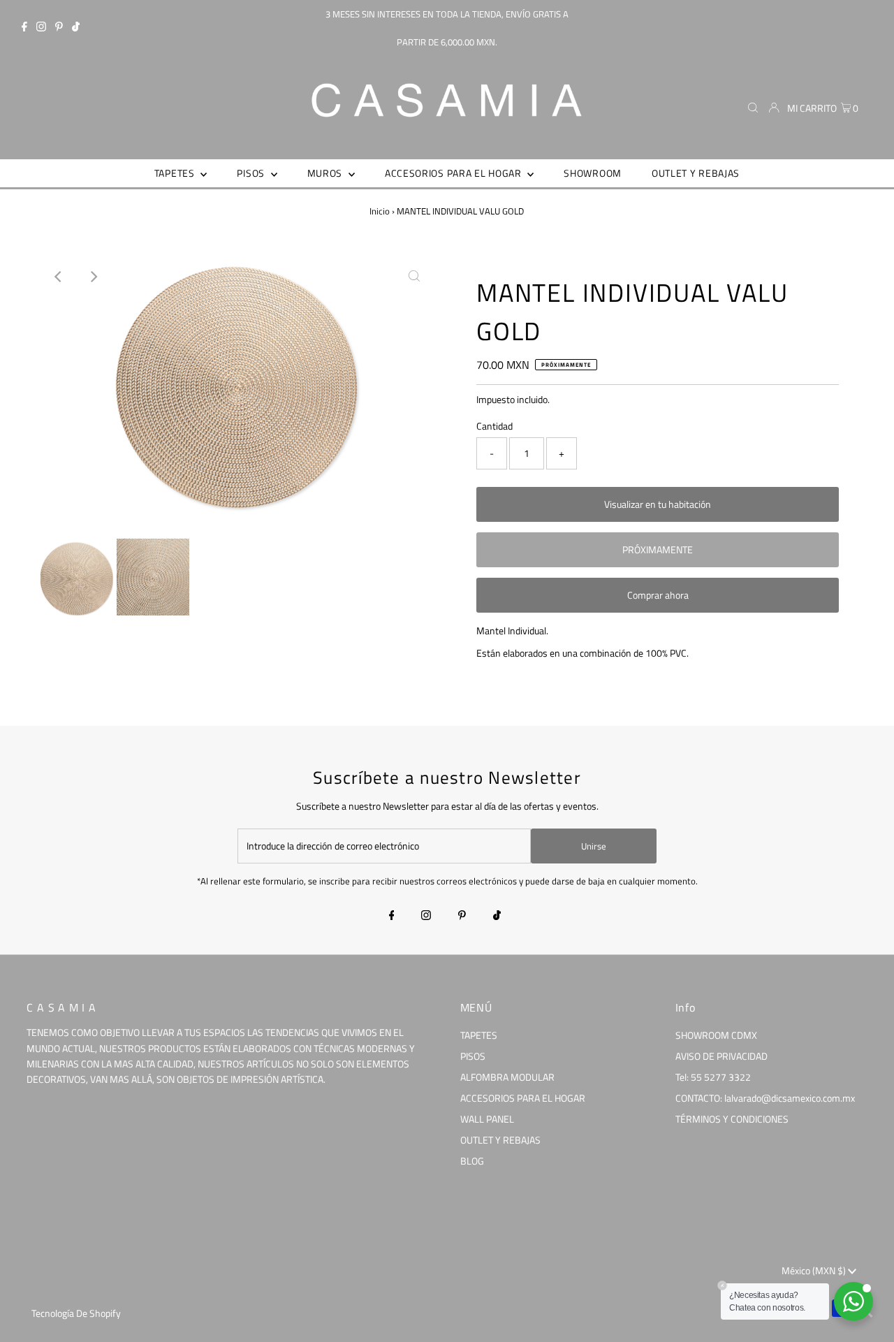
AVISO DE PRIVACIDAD (721, 1056)
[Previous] (58, 276)
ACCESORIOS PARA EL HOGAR (522, 1098)
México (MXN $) (815, 1270)
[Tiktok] (75, 28)
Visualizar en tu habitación (657, 504)
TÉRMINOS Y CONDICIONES (732, 1118)
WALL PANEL (487, 1118)
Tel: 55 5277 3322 (713, 1077)
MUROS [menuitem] (326, 173)
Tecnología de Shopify (76, 1313)
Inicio (379, 211)
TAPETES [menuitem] (176, 173)
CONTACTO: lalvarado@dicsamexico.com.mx (765, 1098)
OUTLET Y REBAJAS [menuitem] (696, 173)
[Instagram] (41, 28)
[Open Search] (753, 107)
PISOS (472, 1056)
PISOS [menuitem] (252, 173)
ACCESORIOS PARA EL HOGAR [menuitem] (455, 173)
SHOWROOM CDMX (716, 1035)
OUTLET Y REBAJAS (500, 1139)
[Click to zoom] (414, 276)
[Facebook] (24, 28)
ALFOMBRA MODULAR (507, 1077)
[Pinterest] (59, 28)
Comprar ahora (658, 595)
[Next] (93, 276)
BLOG (472, 1160)
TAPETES (478, 1035)
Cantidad (494, 425)
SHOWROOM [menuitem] (593, 173)
